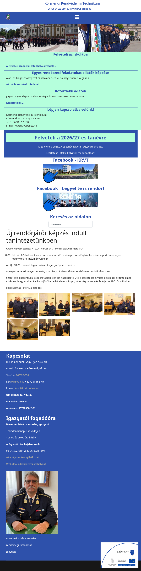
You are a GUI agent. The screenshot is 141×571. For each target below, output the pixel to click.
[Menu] (77, 17)
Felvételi (72, 153)
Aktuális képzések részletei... (23, 84)
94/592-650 (22, 375)
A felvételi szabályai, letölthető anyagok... (31, 66)
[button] (5, 38)
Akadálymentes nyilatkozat (22, 457)
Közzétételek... (15, 102)
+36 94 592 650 (58, 8)
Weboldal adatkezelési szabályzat (26, 464)
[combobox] (70, 224)
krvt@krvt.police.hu (80, 8)
